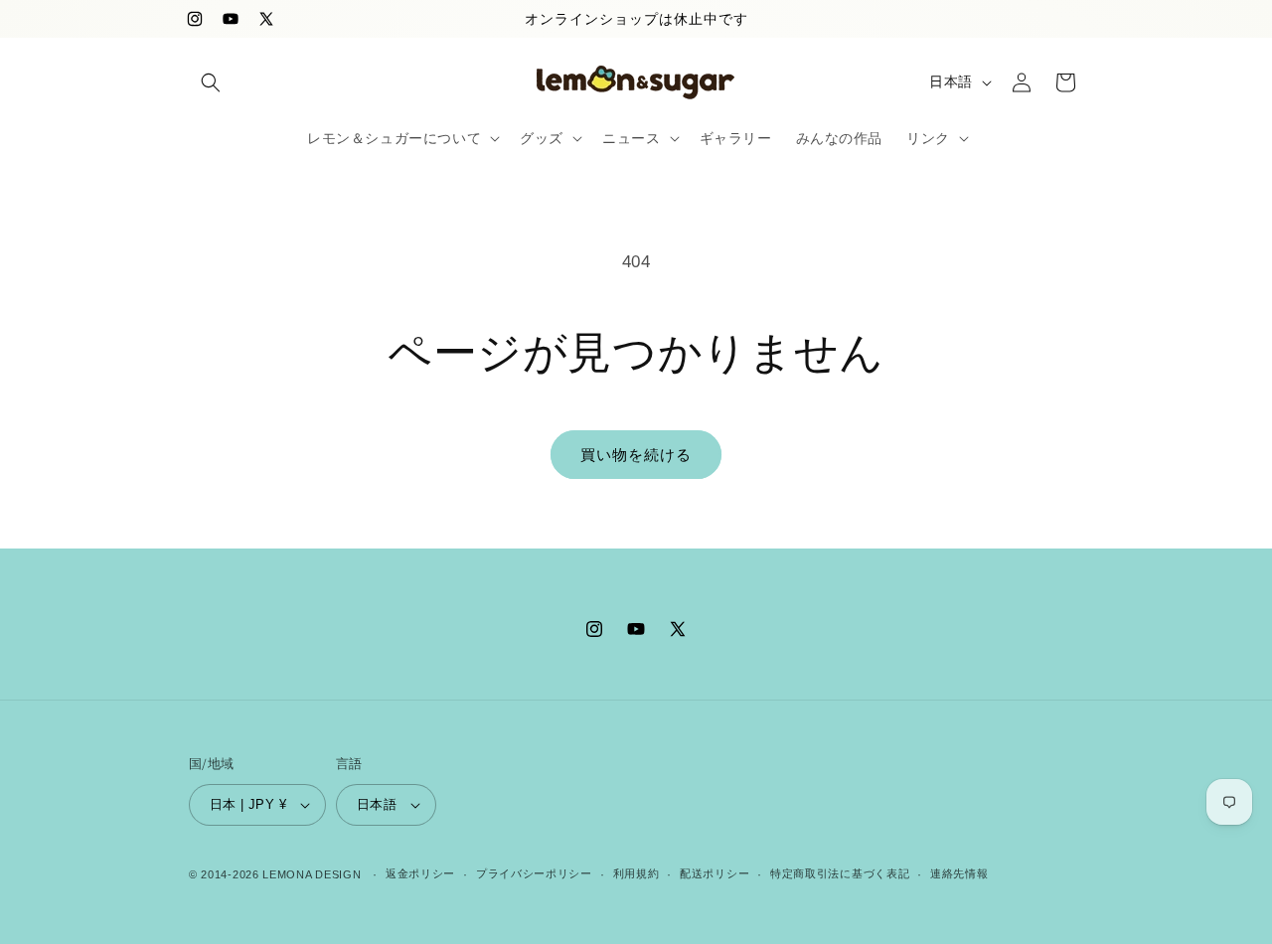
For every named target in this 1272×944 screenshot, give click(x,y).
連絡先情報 (959, 873)
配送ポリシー (714, 873)
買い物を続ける (636, 454)
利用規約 (636, 873)
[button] (211, 82)
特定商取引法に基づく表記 (839, 873)
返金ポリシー (420, 873)
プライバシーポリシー (534, 873)
